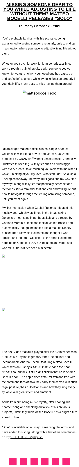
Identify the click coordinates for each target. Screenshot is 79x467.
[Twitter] (34, 461)
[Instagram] (23, 461)
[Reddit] (66, 461)
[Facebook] (13, 461)
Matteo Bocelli (29, 148)
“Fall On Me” (10, 356)
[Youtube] (45, 461)
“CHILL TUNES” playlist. (26, 437)
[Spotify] (55, 461)
